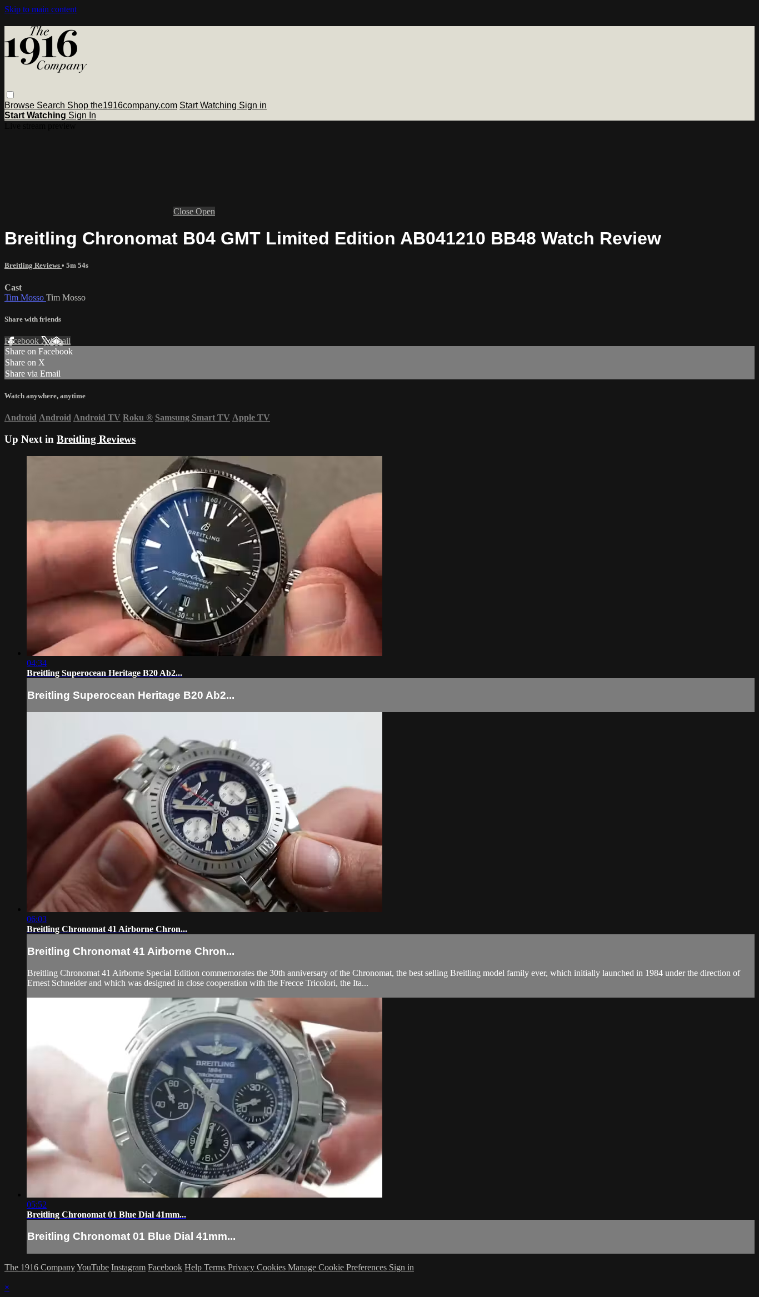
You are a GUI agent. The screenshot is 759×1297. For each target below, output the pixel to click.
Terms (216, 1267)
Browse (20, 105)
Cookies (272, 1267)
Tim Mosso (25, 297)
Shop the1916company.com (122, 105)
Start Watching (209, 105)
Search (52, 105)
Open (205, 211)
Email (60, 340)
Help (194, 1267)
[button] (10, 94)
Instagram (128, 1267)
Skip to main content (40, 9)
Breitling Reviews (33, 265)
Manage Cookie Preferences (338, 1267)
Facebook (22, 340)
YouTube (93, 1267)
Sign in (253, 105)
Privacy (242, 1267)
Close (184, 211)
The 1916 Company (39, 1267)
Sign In (82, 115)
